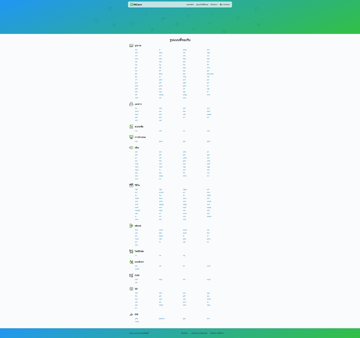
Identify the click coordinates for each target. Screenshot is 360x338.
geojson (162, 318)
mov (160, 207)
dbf (184, 108)
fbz (136, 236)
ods (160, 131)
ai (159, 50)
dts (136, 161)
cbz (136, 233)
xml (136, 120)
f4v (160, 195)
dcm (136, 59)
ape (208, 155)
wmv (136, 219)
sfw (136, 92)
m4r (160, 164)
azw (136, 230)
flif (208, 65)
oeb (160, 239)
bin (136, 108)
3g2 (136, 189)
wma (184, 176)
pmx (184, 302)
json (160, 114)
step (208, 305)
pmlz (208, 239)
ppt (184, 141)
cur (208, 56)
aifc (136, 155)
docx (137, 111)
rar (160, 255)
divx (208, 192)
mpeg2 (137, 210)
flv (184, 195)
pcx (136, 83)
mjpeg (161, 204)
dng (184, 59)
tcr (208, 242)
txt (208, 117)
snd (208, 170)
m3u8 (209, 201)
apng (185, 50)
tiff (136, 95)
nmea (137, 321)
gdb (136, 318)
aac (136, 152)
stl (136, 308)
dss (208, 158)
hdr (160, 68)
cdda (185, 158)
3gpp (185, 189)
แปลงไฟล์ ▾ (190, 4)
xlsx (208, 131)
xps (160, 120)
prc (136, 242)
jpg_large (210, 74)
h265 (137, 198)
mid (184, 164)
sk (208, 302)
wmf (208, 95)
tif (207, 92)
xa (160, 179)
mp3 (160, 167)
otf (160, 266)
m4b (136, 164)
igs (208, 296)
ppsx (161, 141)
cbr (208, 230)
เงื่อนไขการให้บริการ (217, 333)
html (208, 111)
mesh (209, 299)
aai (136, 50)
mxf (208, 210)
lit (183, 236)
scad (208, 279)
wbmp (161, 95)
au (136, 158)
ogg (208, 167)
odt (184, 114)
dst (136, 62)
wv (208, 176)
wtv (160, 219)
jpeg (160, 74)
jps (136, 77)
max (160, 299)
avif (136, 53)
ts (135, 216)
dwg (160, 279)
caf (160, 158)
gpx (184, 318)
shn (184, 170)
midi (208, 164)
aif (208, 152)
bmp (160, 53)
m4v (136, 204)
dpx (208, 59)
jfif (160, 71)
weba (161, 176)
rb (160, 242)
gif (136, 68)
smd (184, 305)
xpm (184, 98)
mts (184, 210)
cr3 (160, 56)
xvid (184, 219)
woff (208, 266)
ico (136, 71)
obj (136, 302)
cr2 (136, 56)
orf (136, 80)
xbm (136, 98)
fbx (136, 296)
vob (184, 216)
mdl (184, 299)
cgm (208, 53)
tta (184, 173)
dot (160, 111)
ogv (136, 213)
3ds (136, 293)
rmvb (185, 213)
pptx (208, 141)
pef (160, 83)
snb (184, 242)
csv (136, 131)
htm (184, 111)
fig (160, 65)
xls (184, 131)
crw (184, 56)
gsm (184, 161)
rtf (184, 117)
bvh (184, 293)
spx (160, 173)
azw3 (161, 230)
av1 (136, 192)
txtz (136, 245)
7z (136, 255)
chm (160, 108)
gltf (184, 296)
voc (208, 173)
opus (137, 170)
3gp (160, 189)
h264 (209, 195)
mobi (137, 239)
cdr (184, 53)
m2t (136, 201)
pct (208, 80)
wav (136, 176)
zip (184, 255)
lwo (136, 299)
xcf (160, 98)
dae (208, 293)
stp (136, 282)
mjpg (185, 204)
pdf (136, 117)
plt (208, 83)
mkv (208, 204)
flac (160, 161)
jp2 (208, 71)
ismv (184, 198)
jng (184, 71)
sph (136, 173)
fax (136, 65)
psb (136, 89)
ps (208, 86)
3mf (160, 293)
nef (208, 77)
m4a (208, 161)
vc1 (160, 216)
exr (208, 62)
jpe (136, 74)
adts (184, 152)
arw (208, 50)
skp (136, 305)
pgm (184, 83)
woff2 (137, 269)
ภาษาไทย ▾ (226, 4)
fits (184, 65)
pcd (184, 80)
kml (208, 318)
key (136, 141)
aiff (160, 155)
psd (160, 89)
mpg (160, 210)
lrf (208, 236)
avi (184, 192)
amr (184, 155)
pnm (160, 86)
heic (184, 68)
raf (184, 89)
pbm (160, 80)
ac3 (160, 152)
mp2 (136, 167)
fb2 (208, 233)
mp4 (184, 207)
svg (160, 92)
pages (209, 114)
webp (185, 95)
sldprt (161, 305)
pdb (184, 239)
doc (208, 108)
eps (184, 62)
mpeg (209, 207)
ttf (184, 266)
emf (160, 62)
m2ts (161, 201)
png (136, 86)
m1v (208, 198)
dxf (184, 279)
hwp (136, 114)
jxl (160, 77)
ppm (184, 86)
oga (184, 167)
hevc (160, 198)
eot (136, 266)
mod (136, 207)
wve (136, 179)
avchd (161, 192)
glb (160, 296)
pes (160, 117)
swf (208, 213)
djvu (160, 233)
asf (208, 189)
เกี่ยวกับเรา (184, 333)
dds (160, 59)
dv (136, 195)
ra (159, 170)
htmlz (161, 236)
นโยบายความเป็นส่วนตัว (199, 333)
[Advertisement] (180, 20)
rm (160, 213)
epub (185, 233)
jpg (184, 74)
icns (208, 68)
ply (160, 302)
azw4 (185, 230)
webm (209, 216)
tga (184, 92)
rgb (208, 89)
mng (184, 77)
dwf (136, 279)
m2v (184, 201)
